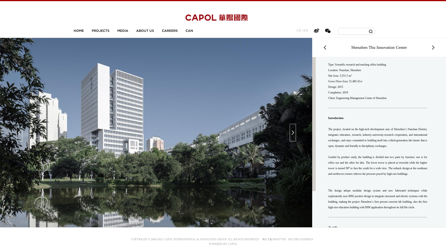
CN (299, 30)
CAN (189, 31)
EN (306, 30)
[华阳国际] (216, 18)
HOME (79, 31)
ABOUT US (145, 31)
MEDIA (122, 31)
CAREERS (170, 31)
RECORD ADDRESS (299, 239)
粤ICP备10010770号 (274, 239)
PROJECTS (100, 31)
